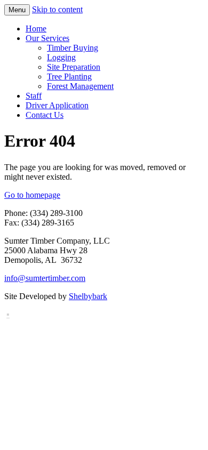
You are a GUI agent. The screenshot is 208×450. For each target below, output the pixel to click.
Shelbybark (88, 296)
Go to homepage (32, 194)
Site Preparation (73, 66)
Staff (34, 95)
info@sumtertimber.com (44, 278)
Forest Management (80, 86)
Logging (61, 57)
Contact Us (44, 114)
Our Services (47, 38)
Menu (17, 10)
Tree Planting (69, 76)
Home (36, 28)
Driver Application (57, 105)
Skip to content (57, 9)
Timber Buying (72, 47)
